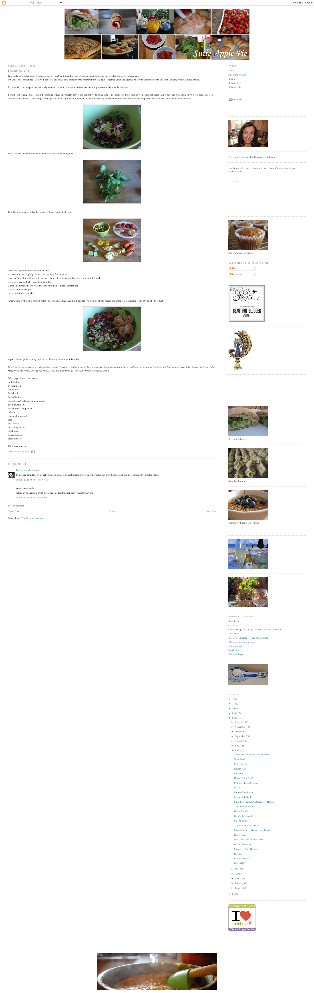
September (240, 736)
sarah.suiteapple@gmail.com (260, 157)
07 (233, 893)
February (239, 883)
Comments (238, 274)
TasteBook (233, 633)
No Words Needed (243, 816)
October (239, 731)
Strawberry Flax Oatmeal (246, 849)
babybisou (233, 650)
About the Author (237, 74)
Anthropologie (235, 646)
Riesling (238, 853)
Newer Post (13, 511)
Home (112, 511)
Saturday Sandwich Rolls (246, 825)
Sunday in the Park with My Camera (252, 754)
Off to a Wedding (242, 844)
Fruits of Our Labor (243, 792)
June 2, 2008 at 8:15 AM (32, 479)
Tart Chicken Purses (244, 806)
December (240, 722)
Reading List (234, 82)
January (239, 887)
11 (233, 703)
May (237, 869)
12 (233, 699)
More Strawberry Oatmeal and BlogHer (253, 830)
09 (233, 713)
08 (233, 717)
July (237, 745)
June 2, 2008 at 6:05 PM (32, 497)
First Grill (239, 773)
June (237, 750)
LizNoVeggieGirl (24, 469)
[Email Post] (32, 452)
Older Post (211, 511)
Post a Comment (16, 505)
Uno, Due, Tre (241, 764)
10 (233, 708)
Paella (237, 787)
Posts (235, 268)
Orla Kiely (233, 625)
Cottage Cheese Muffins (246, 782)
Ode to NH (239, 863)
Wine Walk (239, 759)
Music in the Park (242, 797)
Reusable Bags (235, 654)
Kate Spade (233, 621)
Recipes (232, 78)
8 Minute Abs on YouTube (241, 641)
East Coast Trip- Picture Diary (248, 839)
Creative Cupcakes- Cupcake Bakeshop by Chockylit (254, 629)
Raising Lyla (234, 87)
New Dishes (240, 768)
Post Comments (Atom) (32, 518)
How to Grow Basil (243, 778)
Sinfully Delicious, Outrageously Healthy (254, 801)
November (240, 726)
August (239, 740)
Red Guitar (239, 834)
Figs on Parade (241, 820)
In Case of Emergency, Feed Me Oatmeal (248, 637)
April (238, 873)
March (238, 878)
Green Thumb (241, 811)
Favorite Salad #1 (242, 858)
